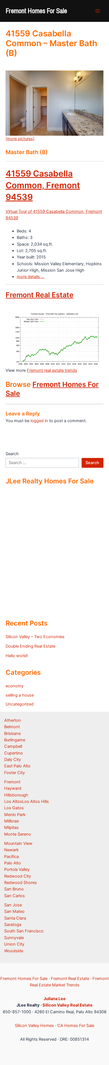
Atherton (12, 720)
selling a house (20, 695)
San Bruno (14, 889)
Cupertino (13, 753)
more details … (30, 276)
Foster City (14, 772)
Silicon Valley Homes (34, 1025)
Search (12, 453)
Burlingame (14, 739)
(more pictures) (20, 138)
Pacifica (11, 856)
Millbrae (11, 821)
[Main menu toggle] (97, 11)
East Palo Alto (17, 765)
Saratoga (12, 924)
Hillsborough (16, 795)
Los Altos (13, 801)
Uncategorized (20, 704)
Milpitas (11, 827)
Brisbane (12, 733)
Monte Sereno (17, 834)
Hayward (12, 788)
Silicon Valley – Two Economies (35, 636)
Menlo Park (14, 814)
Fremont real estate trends (52, 370)
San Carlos (14, 895)
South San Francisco (24, 931)
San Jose (13, 905)
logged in (39, 420)
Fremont (12, 781)
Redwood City (17, 876)
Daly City (12, 759)
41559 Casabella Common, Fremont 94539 (43, 185)
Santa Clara (15, 918)
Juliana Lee (55, 998)
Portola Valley (17, 869)
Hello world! (17, 655)
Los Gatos (14, 807)
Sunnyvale (14, 937)
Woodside (13, 950)
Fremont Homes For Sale (36, 10)
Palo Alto (12, 863)
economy (14, 685)
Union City (14, 944)
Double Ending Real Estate (30, 646)
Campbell (13, 746)
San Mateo (14, 911)
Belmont (12, 726)
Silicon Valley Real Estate (67, 1005)
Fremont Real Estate (40, 295)
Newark (11, 849)
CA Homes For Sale (75, 1025)
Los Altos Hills (35, 801)
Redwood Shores (20, 882)
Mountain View (18, 843)
